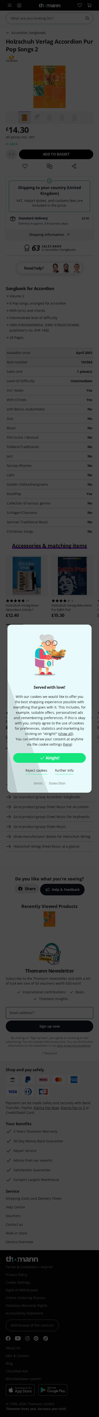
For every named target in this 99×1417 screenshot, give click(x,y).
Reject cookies (36, 770)
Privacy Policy (57, 782)
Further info (64, 770)
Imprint (38, 782)
